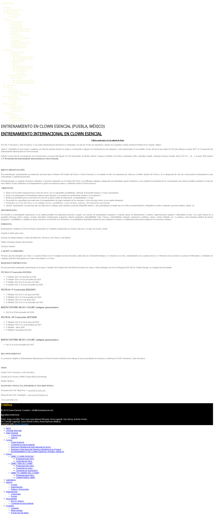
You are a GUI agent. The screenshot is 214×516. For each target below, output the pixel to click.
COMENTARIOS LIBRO (25, 83)
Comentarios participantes (17, 25)
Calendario (11, 85)
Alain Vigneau (12, 12)
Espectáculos (16, 92)
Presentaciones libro (25, 57)
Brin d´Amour (17, 106)
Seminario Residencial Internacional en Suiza (20, 29)
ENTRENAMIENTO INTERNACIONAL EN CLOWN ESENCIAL (51, 133)
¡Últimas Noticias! (14, 10)
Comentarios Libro (24, 68)
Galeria (14, 17)
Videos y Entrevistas (20, 94)
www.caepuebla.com (9, 399)
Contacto (10, 113)
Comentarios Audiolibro (21, 72)
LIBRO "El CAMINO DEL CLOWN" (19, 76)
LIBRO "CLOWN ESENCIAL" (17, 53)
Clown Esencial (7, 3)
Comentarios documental (16, 109)
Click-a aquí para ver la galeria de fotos (107, 140)
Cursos (9, 19)
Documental (11, 104)
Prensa (14, 101)
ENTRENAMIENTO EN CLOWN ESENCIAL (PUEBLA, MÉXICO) (20, 45)
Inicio (8, 7)
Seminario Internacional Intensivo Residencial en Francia (20, 37)
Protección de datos (19, 120)
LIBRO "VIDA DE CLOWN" (18, 62)
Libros (9, 50)
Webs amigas (17, 118)
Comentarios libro (24, 59)
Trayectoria (16, 14)
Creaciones (16, 99)
